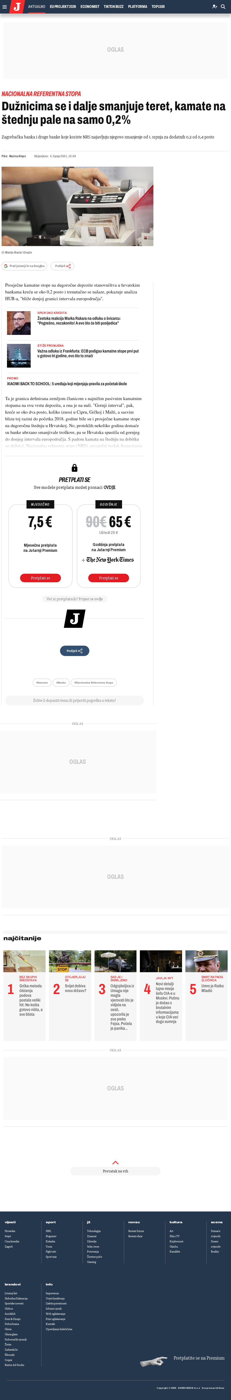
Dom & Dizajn (13, 1319)
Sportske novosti (14, 1303)
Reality (215, 1251)
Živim (8, 1344)
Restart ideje (135, 1236)
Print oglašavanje (55, 1319)
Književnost (176, 1241)
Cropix (8, 1360)
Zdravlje (92, 1241)
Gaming (91, 1262)
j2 (88, 1222)
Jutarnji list (11, 1293)
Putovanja (93, 1251)
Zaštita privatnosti (56, 1303)
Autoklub (10, 1314)
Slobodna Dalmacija (16, 1298)
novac (134, 1222)
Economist (90, 6)
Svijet (8, 1236)
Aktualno (36, 6)
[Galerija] (77, 206)
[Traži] (223, 6)
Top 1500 (158, 6)
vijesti (10, 1222)
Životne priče (94, 1257)
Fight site (51, 1251)
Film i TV (175, 1236)
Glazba (174, 1246)
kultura (176, 1222)
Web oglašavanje (55, 1314)
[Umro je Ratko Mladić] (206, 962)
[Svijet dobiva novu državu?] (70, 962)
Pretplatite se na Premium (199, 1358)
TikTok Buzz (114, 6)
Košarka (50, 1241)
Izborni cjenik (54, 1308)
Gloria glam (11, 1334)
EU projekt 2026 (63, 6)
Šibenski (9, 1355)
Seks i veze (93, 1246)
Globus (9, 1308)
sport (51, 1222)
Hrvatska (10, 1231)
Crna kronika (12, 1241)
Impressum (52, 1293)
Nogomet (51, 1236)
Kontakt (50, 1324)
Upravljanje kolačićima (59, 1329)
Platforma (137, 6)
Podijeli (60, 266)
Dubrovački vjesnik (16, 1339)
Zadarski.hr (11, 1350)
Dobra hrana (12, 1324)
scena (217, 1222)
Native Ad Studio (14, 1365)
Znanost (92, 1236)
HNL (48, 1231)
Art (171, 1231)
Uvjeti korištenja (55, 1298)
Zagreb (9, 1246)
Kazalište (175, 1251)
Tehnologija (94, 1231)
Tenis (49, 1246)
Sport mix (51, 1257)
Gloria (8, 1329)
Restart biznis (136, 1231)
